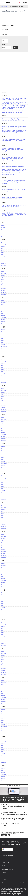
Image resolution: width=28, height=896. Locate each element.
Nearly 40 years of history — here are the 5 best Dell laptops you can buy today (14, 806)
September (4, 259)
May (2, 234)
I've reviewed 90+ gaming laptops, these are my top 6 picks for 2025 (13, 819)
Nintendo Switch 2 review (16, 6)
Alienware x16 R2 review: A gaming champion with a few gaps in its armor (13, 119)
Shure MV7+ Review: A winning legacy (13, 166)
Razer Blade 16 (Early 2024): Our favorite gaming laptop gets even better (14, 127)
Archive (4, 876)
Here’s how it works (19, 11)
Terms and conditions (7, 855)
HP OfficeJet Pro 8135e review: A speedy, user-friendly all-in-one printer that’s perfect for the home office (14, 132)
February (3, 227)
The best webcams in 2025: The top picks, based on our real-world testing (15, 813)
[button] (2, 2)
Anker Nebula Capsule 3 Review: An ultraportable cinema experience (12, 198)
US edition (14, 891)
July (2, 254)
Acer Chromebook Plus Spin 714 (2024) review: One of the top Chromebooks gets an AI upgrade (13, 107)
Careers (4, 879)
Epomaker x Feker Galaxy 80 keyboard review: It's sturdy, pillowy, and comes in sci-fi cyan (14, 182)
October (3, 261)
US (8, 835)
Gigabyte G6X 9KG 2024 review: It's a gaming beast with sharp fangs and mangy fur (12, 150)
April (2, 231)
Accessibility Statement (8, 869)
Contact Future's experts (8, 859)
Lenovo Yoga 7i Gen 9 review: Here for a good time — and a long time (14, 205)
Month (3, 45)
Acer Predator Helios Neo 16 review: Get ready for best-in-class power (14, 98)
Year (3, 38)
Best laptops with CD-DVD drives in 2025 (14, 825)
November (3, 263)
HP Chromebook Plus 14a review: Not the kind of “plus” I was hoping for (14, 102)
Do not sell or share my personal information (13, 882)
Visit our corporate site (14, 844)
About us (4, 872)
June (2, 236)
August (3, 256)
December (3, 265)
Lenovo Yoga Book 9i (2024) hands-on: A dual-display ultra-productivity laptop (14, 169)
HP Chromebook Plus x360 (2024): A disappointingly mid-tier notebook (12, 111)
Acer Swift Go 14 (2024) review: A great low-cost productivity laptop (13, 190)
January (3, 225)
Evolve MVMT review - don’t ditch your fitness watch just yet (13, 173)
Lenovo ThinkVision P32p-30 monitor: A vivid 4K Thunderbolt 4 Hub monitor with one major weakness (14, 214)
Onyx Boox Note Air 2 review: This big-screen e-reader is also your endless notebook (13, 141)
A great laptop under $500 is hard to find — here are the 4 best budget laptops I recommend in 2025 (14, 799)
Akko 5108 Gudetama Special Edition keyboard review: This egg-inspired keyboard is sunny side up (12, 159)
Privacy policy (5, 862)
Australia (4, 835)
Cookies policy (5, 866)
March (3, 229)
